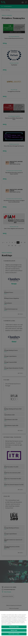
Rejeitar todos (14, 630)
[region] (14, 623)
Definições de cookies (14, 626)
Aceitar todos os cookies (14, 633)
